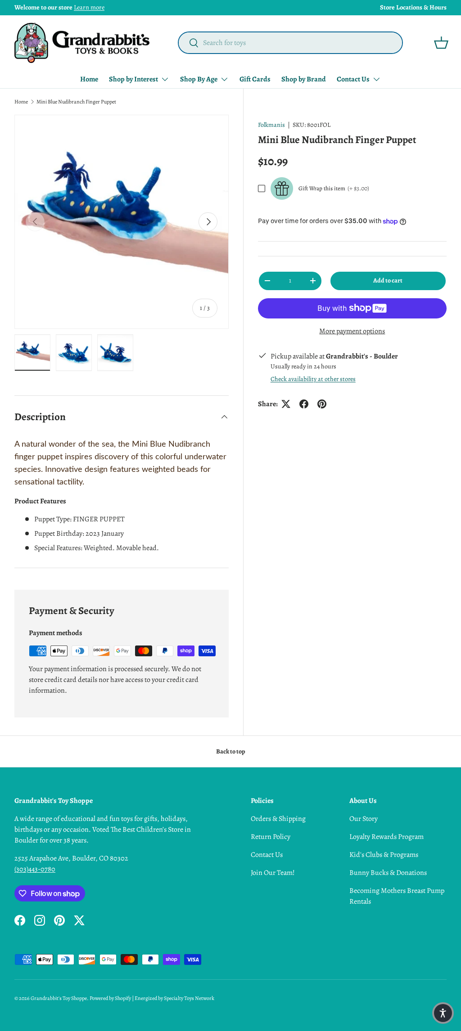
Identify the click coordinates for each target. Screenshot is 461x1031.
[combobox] (290, 42)
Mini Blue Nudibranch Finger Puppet (76, 101)
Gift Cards (255, 79)
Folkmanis (271, 125)
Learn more (89, 7)
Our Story (363, 819)
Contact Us (267, 855)
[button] (441, 43)
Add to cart (387, 280)
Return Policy (270, 837)
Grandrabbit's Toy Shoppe (59, 998)
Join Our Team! (273, 873)
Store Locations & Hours (413, 7)
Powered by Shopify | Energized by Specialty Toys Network (152, 998)
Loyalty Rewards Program (386, 837)
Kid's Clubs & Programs (383, 855)
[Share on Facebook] (304, 404)
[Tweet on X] (286, 404)
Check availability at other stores (313, 379)
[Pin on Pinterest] (322, 404)
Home (89, 79)
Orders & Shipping (278, 819)
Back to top (230, 751)
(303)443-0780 (34, 869)
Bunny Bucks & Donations (388, 873)
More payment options (352, 331)
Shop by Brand (303, 79)
